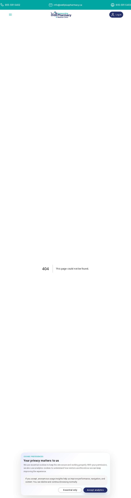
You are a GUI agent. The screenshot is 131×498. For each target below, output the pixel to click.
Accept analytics (95, 490)
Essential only (70, 490)
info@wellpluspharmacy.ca (68, 4)
